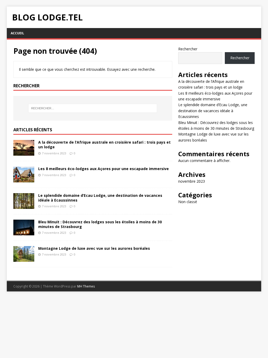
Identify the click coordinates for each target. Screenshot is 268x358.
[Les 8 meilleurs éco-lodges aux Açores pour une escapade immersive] (23, 179)
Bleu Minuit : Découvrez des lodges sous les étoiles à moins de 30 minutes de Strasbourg (100, 224)
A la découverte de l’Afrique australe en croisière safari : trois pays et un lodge (104, 144)
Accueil (17, 33)
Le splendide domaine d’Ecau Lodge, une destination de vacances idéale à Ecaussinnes (100, 198)
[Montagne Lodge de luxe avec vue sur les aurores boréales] (23, 258)
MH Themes (86, 286)
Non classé (187, 201)
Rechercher (187, 48)
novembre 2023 (191, 181)
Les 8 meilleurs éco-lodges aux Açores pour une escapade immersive (103, 168)
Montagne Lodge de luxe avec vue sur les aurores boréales (94, 248)
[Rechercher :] (92, 108)
